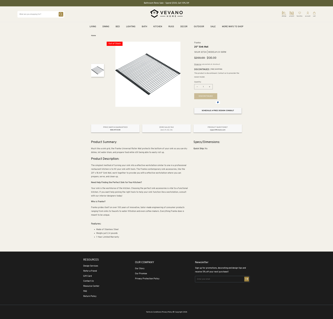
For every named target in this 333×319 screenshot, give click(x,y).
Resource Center (91, 286)
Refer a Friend (90, 271)
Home (93, 36)
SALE (213, 26)
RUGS (171, 26)
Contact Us (88, 281)
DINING (106, 26)
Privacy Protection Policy (147, 278)
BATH (144, 26)
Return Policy (89, 296)
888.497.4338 (115, 130)
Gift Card (87, 276)
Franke (197, 43)
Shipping (197, 64)
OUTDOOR (199, 26)
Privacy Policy (167, 312)
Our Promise (141, 273)
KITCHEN (157, 26)
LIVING (93, 26)
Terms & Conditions (153, 312)
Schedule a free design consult (218, 111)
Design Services (90, 266)
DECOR (183, 26)
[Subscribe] (246, 279)
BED (118, 26)
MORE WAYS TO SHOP (232, 26)
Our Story (139, 268)
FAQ (85, 291)
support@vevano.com (217, 130)
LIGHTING (130, 26)
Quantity (197, 82)
